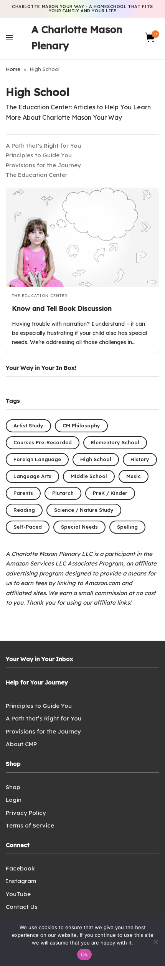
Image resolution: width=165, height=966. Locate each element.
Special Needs (79, 527)
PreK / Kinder (110, 493)
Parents (23, 493)
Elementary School (115, 442)
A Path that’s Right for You (43, 718)
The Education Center (37, 174)
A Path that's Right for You (43, 145)
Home (13, 69)
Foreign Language (37, 459)
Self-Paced (27, 527)
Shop (13, 787)
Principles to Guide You (39, 155)
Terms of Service (30, 825)
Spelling (127, 527)
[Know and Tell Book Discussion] (82, 237)
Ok (84, 954)
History (139, 459)
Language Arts (32, 476)
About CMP (21, 744)
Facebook (20, 868)
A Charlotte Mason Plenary (76, 37)
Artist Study (28, 425)
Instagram (21, 881)
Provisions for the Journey (43, 165)
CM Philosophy (81, 425)
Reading (24, 510)
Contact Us (22, 906)
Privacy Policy (26, 812)
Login (13, 799)
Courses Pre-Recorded (42, 442)
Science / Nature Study (84, 510)
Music (133, 476)
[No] (155, 942)
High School (95, 459)
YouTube (18, 894)
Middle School (89, 476)
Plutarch (63, 493)
